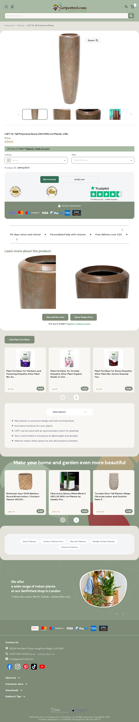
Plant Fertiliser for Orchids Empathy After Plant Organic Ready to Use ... (66, 374)
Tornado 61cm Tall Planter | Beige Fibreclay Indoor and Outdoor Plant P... (112, 496)
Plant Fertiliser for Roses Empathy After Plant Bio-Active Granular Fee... (113, 374)
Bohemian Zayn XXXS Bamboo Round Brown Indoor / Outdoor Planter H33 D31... (23, 496)
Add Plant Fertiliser (19, 339)
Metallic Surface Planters (104, 541)
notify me (79, 179)
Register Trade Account (38, 148)
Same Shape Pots (83, 317)
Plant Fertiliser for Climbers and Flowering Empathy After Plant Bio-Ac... (23, 374)
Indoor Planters (29, 541)
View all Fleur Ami (55, 317)
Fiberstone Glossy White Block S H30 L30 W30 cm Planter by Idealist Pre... (68, 496)
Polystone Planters (69, 547)
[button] (122, 229)
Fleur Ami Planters (78, 541)
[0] (132, 7)
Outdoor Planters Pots (53, 541)
